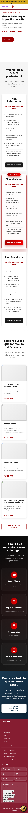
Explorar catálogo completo (14, 708)
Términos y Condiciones (10, 753)
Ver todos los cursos (14, 526)
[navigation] (14, 794)
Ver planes (7, 39)
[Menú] (25, 6)
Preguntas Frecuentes (9, 756)
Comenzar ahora (14, 165)
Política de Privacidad (9, 750)
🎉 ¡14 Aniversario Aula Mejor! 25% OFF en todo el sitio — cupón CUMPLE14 (13, 2)
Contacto (6, 741)
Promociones (7, 738)
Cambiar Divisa (8, 784)
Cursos (5, 729)
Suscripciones (7, 732)
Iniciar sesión (16, 6)
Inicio (5, 726)
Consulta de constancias (10, 759)
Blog (5, 735)
